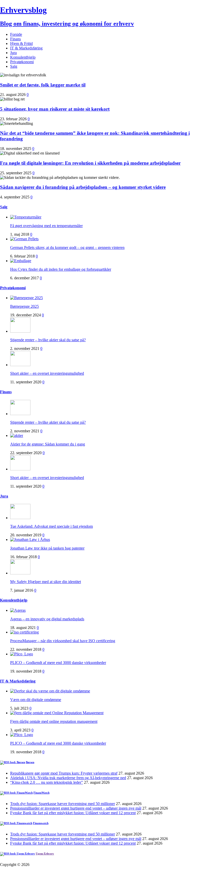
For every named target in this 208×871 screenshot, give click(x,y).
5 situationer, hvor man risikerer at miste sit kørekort (55, 109)
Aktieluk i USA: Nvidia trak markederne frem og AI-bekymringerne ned (68, 778)
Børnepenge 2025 (24, 306)
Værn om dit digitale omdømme (35, 699)
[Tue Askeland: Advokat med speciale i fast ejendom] (20, 518)
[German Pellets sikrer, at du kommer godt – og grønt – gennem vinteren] (24, 239)
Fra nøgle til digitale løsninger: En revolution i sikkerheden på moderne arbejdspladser (90, 163)
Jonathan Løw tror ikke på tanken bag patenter (47, 548)
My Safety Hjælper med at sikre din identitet (45, 581)
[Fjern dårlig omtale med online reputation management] (56, 713)
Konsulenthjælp (23, 57)
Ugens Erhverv (45, 853)
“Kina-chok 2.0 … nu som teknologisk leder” (46, 782)
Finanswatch (40, 823)
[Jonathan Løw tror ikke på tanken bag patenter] (30, 539)
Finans (15, 39)
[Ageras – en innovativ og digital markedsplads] (18, 610)
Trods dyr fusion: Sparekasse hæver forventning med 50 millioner (62, 803)
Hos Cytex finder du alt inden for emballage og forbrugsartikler (60, 269)
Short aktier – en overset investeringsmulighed (47, 373)
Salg (13, 66)
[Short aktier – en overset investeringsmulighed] (20, 365)
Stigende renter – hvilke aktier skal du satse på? (48, 340)
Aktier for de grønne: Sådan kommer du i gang (47, 444)
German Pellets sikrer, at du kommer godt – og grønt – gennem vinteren (67, 247)
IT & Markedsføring (26, 48)
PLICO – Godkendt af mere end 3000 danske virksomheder (58, 662)
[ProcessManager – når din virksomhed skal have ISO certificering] (24, 632)
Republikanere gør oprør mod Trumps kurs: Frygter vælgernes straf (63, 773)
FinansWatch (41, 792)
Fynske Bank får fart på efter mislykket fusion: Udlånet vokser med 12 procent (73, 813)
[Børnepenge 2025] (26, 298)
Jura (13, 52)
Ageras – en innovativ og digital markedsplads (47, 619)
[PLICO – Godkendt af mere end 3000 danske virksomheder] (21, 654)
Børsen (30, 762)
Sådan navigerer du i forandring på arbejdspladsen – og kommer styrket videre (83, 187)
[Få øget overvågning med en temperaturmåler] (25, 217)
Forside (16, 34)
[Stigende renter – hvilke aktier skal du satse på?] (20, 331)
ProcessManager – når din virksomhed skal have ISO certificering (62, 641)
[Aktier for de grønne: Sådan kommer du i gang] (16, 435)
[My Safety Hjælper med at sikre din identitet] (20, 573)
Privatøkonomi (22, 62)
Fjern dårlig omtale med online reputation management (53, 721)
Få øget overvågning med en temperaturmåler (46, 226)
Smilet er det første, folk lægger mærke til (42, 85)
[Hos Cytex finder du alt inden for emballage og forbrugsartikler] (20, 261)
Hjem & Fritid (21, 43)
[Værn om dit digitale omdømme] (50, 691)
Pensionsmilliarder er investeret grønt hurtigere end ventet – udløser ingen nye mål (75, 808)
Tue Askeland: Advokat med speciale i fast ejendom (51, 526)
